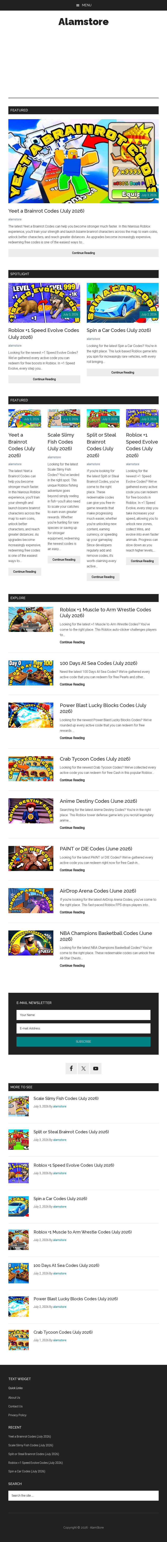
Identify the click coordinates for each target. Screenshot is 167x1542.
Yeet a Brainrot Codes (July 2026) (46, 211)
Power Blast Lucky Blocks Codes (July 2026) (103, 708)
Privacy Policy (17, 1415)
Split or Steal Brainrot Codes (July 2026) (71, 1131)
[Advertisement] (83, 63)
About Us (14, 1397)
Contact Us (15, 1406)
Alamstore (83, 21)
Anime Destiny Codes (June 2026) (98, 801)
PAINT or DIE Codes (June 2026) (96, 849)
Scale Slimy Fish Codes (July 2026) (61, 441)
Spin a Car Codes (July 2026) (119, 330)
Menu (86, 5)
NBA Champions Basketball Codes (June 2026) (106, 936)
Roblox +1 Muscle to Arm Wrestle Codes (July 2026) (105, 612)
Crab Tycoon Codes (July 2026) (95, 759)
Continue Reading (88, 254)
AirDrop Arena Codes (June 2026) (98, 891)
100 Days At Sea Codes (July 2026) (98, 663)
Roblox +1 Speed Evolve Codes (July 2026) (74, 1165)
